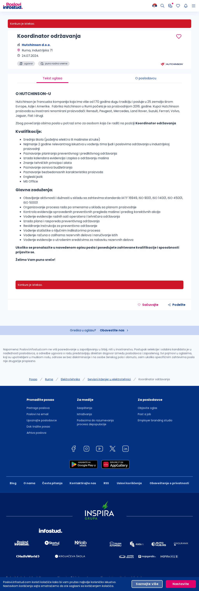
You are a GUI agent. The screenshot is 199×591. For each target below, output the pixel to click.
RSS (106, 483)
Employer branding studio (155, 420)
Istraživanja (84, 414)
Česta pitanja (52, 483)
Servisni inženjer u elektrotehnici (109, 379)
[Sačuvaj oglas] (179, 36)
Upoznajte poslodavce (42, 420)
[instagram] (86, 449)
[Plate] (170, 6)
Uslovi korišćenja (129, 483)
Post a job (144, 414)
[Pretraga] (162, 6)
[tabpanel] (99, 178)
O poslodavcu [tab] (145, 78)
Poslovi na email (37, 414)
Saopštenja (84, 408)
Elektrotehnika (70, 379)
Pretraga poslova (38, 408)
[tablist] (99, 78)
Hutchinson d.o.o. (36, 45)
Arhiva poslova (36, 433)
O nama (29, 483)
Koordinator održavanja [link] (154, 379)
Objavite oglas (147, 408)
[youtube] (99, 449)
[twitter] (112, 449)
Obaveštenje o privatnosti (169, 483)
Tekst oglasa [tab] (52, 78)
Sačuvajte (150, 304)
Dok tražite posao (38, 427)
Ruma (49, 379)
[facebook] (73, 449)
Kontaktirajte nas (83, 483)
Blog (13, 483)
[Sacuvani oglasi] (178, 6)
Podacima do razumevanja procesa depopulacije (95, 422)
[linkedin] (125, 449)
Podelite (178, 304)
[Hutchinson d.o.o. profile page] (171, 56)
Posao (33, 379)
